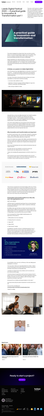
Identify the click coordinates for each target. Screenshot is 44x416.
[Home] (6, 1)
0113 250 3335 (14, 391)
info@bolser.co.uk (14, 390)
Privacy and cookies (5, 405)
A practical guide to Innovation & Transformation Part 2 (18, 287)
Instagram (23, 391)
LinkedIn (22, 390)
